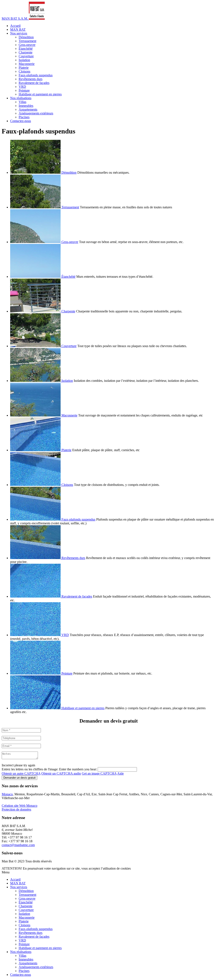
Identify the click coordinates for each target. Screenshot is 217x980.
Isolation (24, 60)
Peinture (24, 90)
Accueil (15, 25)
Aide (120, 773)
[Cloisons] (35, 485)
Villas (22, 102)
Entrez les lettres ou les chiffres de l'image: (30, 769)
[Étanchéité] (35, 276)
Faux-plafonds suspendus (36, 75)
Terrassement (27, 41)
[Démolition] (35, 172)
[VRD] (35, 635)
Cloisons (24, 71)
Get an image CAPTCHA (99, 773)
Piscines (24, 117)
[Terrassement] (35, 207)
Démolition (26, 37)
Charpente (25, 52)
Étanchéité (26, 48)
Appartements (28, 109)
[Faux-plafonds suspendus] (35, 519)
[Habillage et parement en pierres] (35, 708)
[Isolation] (35, 380)
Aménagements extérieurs (36, 113)
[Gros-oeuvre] (35, 242)
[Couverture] (35, 346)
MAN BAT (18, 29)
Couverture (26, 56)
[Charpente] (35, 311)
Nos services (18, 33)
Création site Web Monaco (19, 805)
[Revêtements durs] (35, 558)
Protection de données (16, 809)
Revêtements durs (30, 79)
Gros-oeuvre (27, 45)
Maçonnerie (27, 64)
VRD (22, 86)
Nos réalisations (20, 98)
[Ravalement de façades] (35, 596)
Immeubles (26, 105)
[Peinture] (35, 673)
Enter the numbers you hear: (78, 769)
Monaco (7, 794)
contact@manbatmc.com (18, 845)
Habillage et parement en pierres (40, 94)
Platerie (24, 67)
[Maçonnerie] (35, 415)
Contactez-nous (20, 121)
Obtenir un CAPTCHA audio (61, 773)
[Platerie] (35, 450)
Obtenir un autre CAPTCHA (21, 773)
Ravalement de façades (34, 83)
